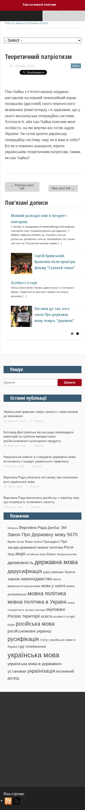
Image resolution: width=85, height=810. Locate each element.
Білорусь (13, 528)
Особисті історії (24, 282)
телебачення (35, 646)
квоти (57, 579)
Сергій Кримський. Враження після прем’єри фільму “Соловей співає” (54, 261)
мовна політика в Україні (37, 602)
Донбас (54, 528)
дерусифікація (25, 571)
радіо (11, 624)
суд (21, 646)
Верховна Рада (33, 527)
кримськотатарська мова (24, 586)
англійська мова (36, 554)
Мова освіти (33, 541)
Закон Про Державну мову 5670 (42, 534)
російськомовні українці (29, 631)
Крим (12, 541)
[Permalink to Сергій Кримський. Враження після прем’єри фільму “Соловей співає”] (29, 273)
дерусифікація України (59, 572)
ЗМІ (64, 528)
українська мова (33, 655)
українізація (41, 671)
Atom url (17, 801)
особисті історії (64, 616)
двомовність (21, 562)
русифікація (23, 639)
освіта (46, 616)
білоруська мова (67, 554)
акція (20, 553)
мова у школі (53, 585)
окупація (40, 609)
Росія (68, 547)
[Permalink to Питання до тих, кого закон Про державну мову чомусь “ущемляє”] (29, 326)
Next (78, 267)
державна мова (56, 562)
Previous (8, 267)
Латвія (20, 541)
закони (14, 579)
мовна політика (47, 593)
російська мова (35, 624)
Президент (51, 541)
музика (29, 609)
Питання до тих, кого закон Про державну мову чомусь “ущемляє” (54, 314)
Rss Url (8, 801)
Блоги (44, 23)
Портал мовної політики (39, 4)
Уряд (11, 554)
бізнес (51, 554)
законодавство (36, 578)
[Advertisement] (42, 737)
